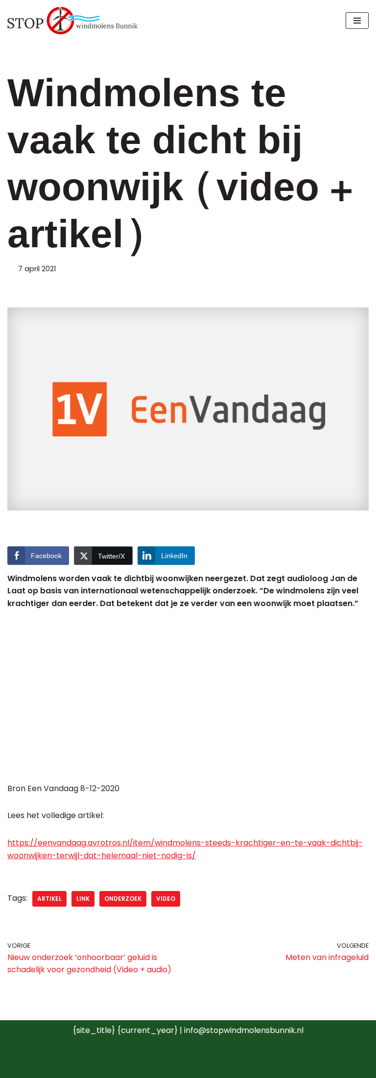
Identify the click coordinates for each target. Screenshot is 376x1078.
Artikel (49, 898)
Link (83, 898)
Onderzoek (122, 898)
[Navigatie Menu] (357, 20)
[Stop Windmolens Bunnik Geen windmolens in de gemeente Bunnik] (72, 20)
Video (165, 898)
